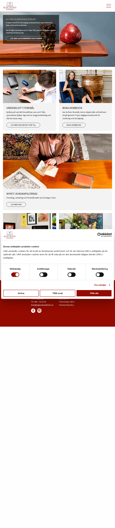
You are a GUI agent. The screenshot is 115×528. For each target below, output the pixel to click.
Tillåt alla (94, 293)
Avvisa (21, 293)
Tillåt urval (57, 293)
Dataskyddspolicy (66, 305)
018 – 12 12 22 (40, 301)
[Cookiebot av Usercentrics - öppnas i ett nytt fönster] (99, 235)
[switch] (43, 274)
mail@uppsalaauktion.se (42, 305)
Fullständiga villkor (67, 301)
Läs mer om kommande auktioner (26, 38)
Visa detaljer (100, 285)
